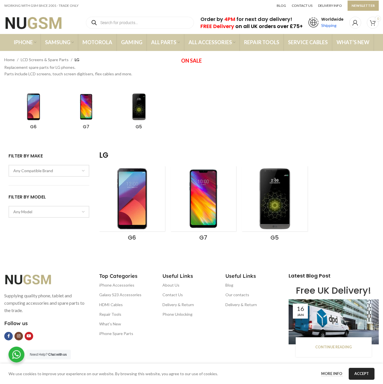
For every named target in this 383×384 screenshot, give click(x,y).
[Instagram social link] (18, 336)
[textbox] (49, 170)
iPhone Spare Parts (116, 333)
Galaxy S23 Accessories (120, 294)
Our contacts (237, 294)
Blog (229, 285)
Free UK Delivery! (333, 290)
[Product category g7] (86, 113)
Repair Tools (110, 314)
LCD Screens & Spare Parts (45, 59)
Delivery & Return (178, 304)
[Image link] (32, 278)
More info (332, 373)
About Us (170, 285)
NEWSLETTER (363, 5)
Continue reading (333, 347)
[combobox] (49, 171)
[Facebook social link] (8, 336)
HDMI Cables (111, 304)
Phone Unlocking (177, 314)
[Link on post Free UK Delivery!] (334, 321)
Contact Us (172, 294)
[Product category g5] (138, 113)
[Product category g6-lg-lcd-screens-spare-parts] (33, 113)
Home (9, 59)
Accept (361, 373)
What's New (110, 323)
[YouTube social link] (29, 336)
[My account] (355, 22)
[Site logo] (39, 22)
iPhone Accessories (116, 285)
